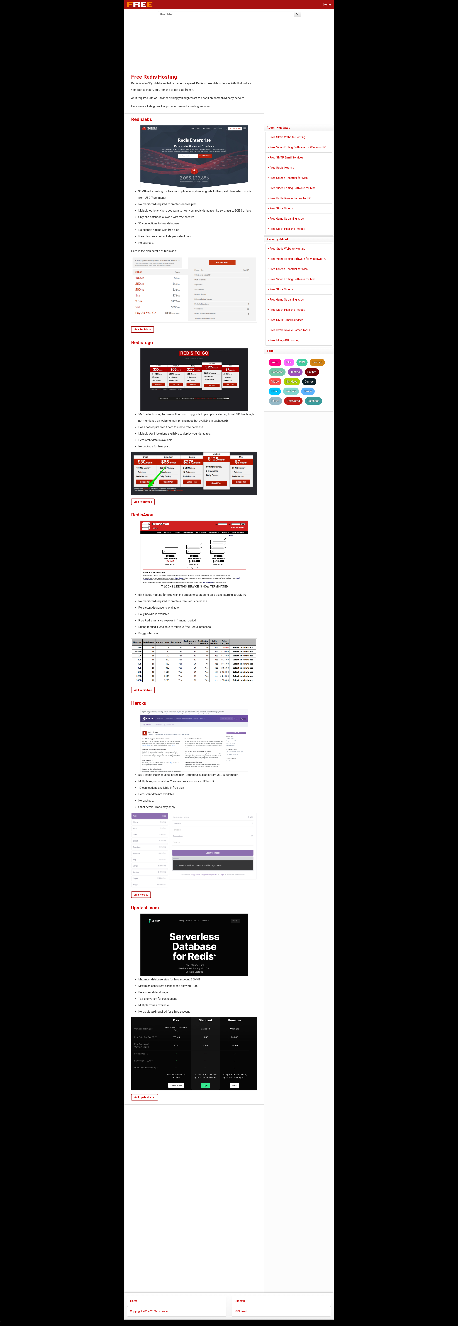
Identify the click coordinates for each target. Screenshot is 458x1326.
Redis (275, 362)
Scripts (311, 372)
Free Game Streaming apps (286, 218)
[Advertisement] (229, 45)
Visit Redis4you (143, 690)
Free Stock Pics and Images (286, 228)
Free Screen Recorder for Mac (288, 178)
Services (291, 381)
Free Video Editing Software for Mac (291, 188)
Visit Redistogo (143, 501)
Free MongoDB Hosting (283, 340)
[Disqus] (194, 1150)
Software (277, 372)
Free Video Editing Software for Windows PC (297, 147)
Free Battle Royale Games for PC (289, 198)
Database (313, 401)
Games (309, 381)
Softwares (293, 401)
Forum (275, 401)
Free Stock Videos (280, 208)
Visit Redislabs (142, 329)
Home (327, 4)
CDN (302, 362)
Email (274, 391)
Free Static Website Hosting (286, 137)
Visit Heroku (141, 894)
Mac (289, 362)
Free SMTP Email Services (285, 157)
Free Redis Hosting (281, 167)
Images (295, 372)
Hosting (317, 362)
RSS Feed (241, 1311)
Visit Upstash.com (144, 1097)
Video (275, 381)
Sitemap (240, 1301)
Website (291, 391)
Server (308, 391)
